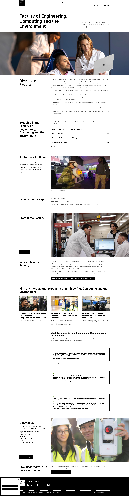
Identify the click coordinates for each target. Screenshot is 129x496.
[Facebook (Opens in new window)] (35, 485)
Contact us (21, 490)
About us (92, 2)
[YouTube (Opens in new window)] (42, 485)
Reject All (10, 488)
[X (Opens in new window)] (38, 485)
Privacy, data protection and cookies (103, 490)
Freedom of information (70, 490)
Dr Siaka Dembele (61, 208)
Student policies (31, 490)
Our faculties (107, 5)
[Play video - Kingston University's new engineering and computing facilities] (80, 172)
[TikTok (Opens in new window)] (45, 485)
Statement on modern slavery (85, 490)
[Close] (18, 479)
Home (95, 5)
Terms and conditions (44, 490)
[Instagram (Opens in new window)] (28, 485)
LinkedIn (64, 471)
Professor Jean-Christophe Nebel (89, 207)
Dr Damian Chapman (63, 201)
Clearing (61, 2)
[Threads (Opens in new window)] (48, 485)
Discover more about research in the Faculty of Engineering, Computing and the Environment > (72, 278)
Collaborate (85, 2)
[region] (10, 486)
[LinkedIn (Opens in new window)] (32, 485)
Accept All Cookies (10, 486)
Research (79, 2)
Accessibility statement (57, 490)
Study (66, 2)
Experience (72, 2)
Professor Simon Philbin (66, 204)
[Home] (22, 2)
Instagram (54, 471)
